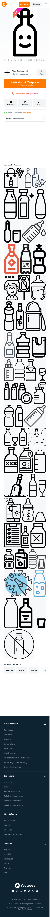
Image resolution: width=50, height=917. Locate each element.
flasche (9, 871)
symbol (34, 871)
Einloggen (36, 4)
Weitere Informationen (15, 119)
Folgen (41, 74)
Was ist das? (27, 113)
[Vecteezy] (4, 4)
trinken (21, 871)
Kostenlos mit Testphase (25, 83)
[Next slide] (40, 871)
